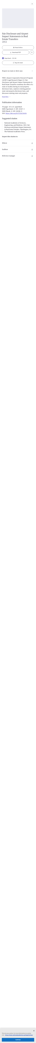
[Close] (34, 1031)
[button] (18, 63)
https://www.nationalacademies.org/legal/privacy (19, 1035)
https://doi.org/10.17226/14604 (16, 113)
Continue (18, 1039)
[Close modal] (32, 4)
